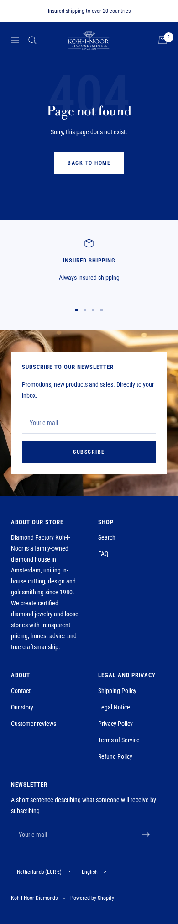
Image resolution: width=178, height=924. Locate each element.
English (90, 872)
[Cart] (162, 40)
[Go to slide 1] (76, 310)
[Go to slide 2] (85, 310)
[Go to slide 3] (93, 310)
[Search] (32, 40)
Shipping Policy (117, 690)
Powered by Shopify (92, 898)
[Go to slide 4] (101, 310)
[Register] (146, 834)
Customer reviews (33, 723)
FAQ (103, 553)
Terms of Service (119, 740)
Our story (22, 707)
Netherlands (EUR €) (39, 872)
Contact (21, 690)
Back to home (89, 163)
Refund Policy (115, 756)
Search (106, 537)
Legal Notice (114, 707)
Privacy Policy (115, 723)
